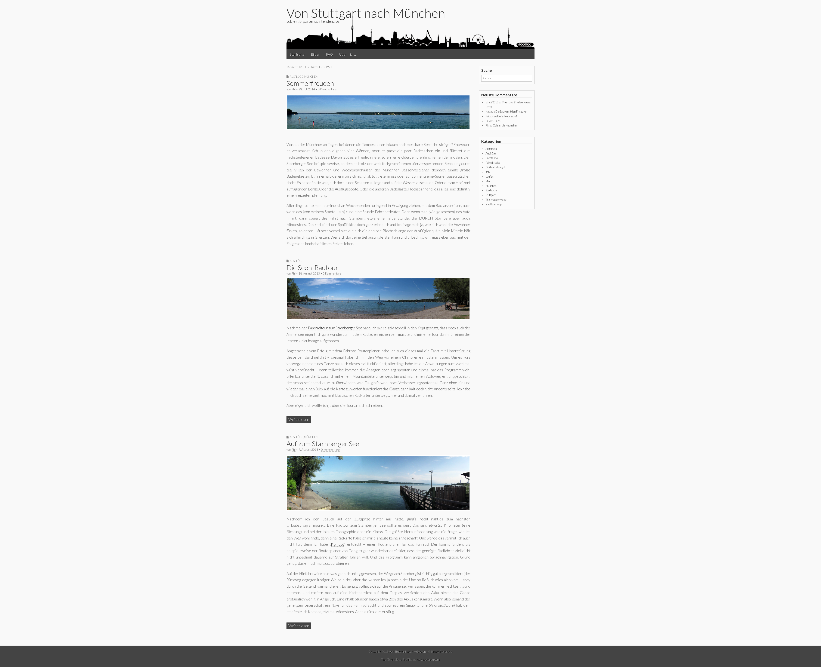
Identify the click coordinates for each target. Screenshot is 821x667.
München (310, 76)
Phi (293, 89)
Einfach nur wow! (507, 116)
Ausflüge (296, 76)
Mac (488, 181)
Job (488, 172)
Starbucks (491, 190)
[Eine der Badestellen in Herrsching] (378, 318)
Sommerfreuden (310, 83)
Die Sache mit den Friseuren (511, 111)
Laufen (489, 176)
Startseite (297, 54)
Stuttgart (491, 195)
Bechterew (492, 158)
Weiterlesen (298, 419)
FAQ (329, 54)
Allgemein (491, 148)
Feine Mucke (493, 162)
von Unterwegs (494, 204)
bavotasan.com (430, 659)
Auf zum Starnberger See (322, 443)
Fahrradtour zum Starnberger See (335, 328)
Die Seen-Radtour (312, 267)
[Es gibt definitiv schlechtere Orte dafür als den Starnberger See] (378, 128)
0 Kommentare (327, 89)
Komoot (337, 544)
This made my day (496, 199)
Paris (498, 121)
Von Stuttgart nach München (365, 13)
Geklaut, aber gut (495, 167)
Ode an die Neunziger (505, 125)
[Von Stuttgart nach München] (410, 32)
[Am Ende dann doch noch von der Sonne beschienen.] (378, 509)
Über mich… (348, 54)
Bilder (315, 54)
